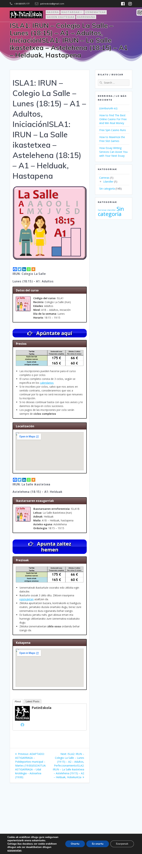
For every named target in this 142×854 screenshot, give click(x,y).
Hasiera (53, 12)
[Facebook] (15, 269)
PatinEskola (41, 707)
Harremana (86, 17)
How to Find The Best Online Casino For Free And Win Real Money (113, 119)
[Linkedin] (24, 269)
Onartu (75, 844)
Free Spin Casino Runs (112, 130)
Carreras (104, 177)
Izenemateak (95, 12)
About (18, 701)
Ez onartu (97, 844)
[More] (33, 269)
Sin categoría (107, 188)
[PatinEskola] (22, 719)
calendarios (47, 382)
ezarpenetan (14, 850)
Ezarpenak (122, 844)
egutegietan (26, 599)
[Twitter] (19, 269)
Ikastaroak (70, 12)
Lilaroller (108, 181)
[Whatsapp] (29, 269)
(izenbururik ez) (108, 108)
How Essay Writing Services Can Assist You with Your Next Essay (113, 151)
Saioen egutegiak (61, 17)
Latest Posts (32, 701)
